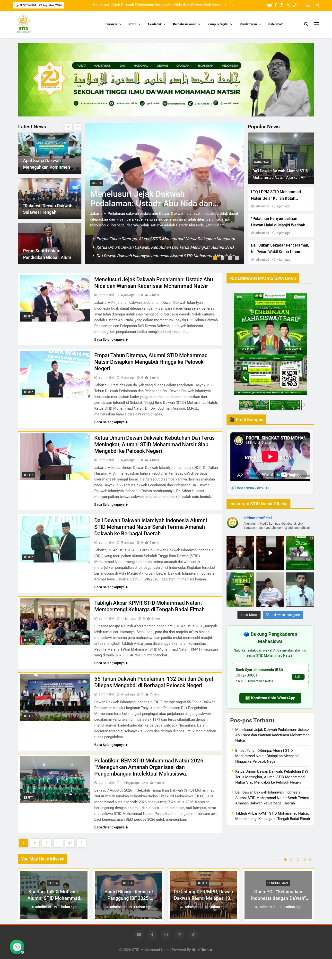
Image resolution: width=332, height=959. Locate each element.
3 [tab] (230, 258)
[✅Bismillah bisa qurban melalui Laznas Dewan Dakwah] (270, 589)
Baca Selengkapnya (109, 339)
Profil (132, 24)
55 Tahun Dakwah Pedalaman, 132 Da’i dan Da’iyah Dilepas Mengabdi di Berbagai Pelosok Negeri (154, 682)
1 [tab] (215, 258)
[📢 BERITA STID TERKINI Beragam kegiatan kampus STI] (240, 589)
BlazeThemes (202, 950)
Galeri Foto (275, 24)
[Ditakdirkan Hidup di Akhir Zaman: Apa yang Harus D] (300, 589)
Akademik (155, 24)
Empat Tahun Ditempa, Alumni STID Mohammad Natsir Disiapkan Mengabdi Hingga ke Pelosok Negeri (151, 6)
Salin (298, 676)
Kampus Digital (218, 24)
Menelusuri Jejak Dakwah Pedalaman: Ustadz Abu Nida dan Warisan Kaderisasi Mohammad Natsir (153, 282)
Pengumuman (277, 883)
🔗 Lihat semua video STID (250, 488)
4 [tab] (237, 258)
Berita (97, 183)
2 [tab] (223, 258)
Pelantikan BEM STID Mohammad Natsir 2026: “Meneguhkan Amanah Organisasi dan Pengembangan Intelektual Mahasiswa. (149, 767)
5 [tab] (310, 859)
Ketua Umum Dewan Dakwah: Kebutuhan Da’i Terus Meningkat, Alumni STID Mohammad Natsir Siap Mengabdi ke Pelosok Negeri (154, 444)
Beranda (111, 24)
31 (70, 843)
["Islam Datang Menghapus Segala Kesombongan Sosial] (270, 553)
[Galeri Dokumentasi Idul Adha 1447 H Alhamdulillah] (300, 553)
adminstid (262, 206)
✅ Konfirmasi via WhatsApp (270, 698)
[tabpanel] (164, 193)
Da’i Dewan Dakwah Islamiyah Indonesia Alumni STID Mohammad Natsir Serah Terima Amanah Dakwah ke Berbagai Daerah (150, 527)
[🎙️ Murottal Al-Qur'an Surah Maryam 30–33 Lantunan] (240, 553)
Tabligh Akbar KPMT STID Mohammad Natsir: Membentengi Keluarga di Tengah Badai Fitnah (149, 606)
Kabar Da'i (261, 162)
